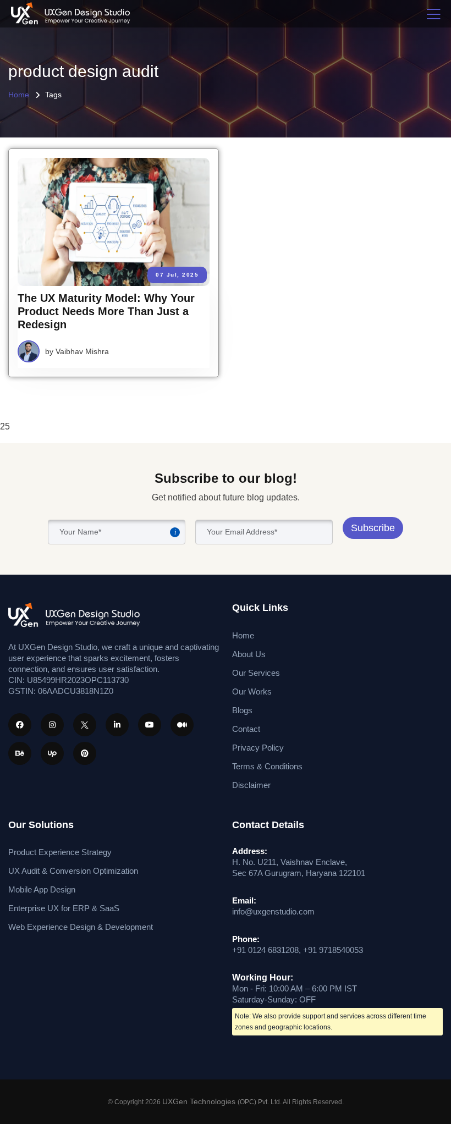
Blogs (242, 710)
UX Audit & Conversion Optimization (73, 870)
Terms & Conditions (267, 766)
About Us (249, 654)
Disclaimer (251, 785)
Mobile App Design (41, 889)
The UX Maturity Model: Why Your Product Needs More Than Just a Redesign (106, 311)
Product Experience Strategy (60, 852)
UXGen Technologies (200, 1101)
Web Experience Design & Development (80, 927)
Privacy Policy (258, 747)
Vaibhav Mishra (82, 351)
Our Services (256, 672)
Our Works (252, 691)
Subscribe (373, 527)
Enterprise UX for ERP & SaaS (63, 908)
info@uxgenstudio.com (273, 911)
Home (18, 94)
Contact (246, 729)
